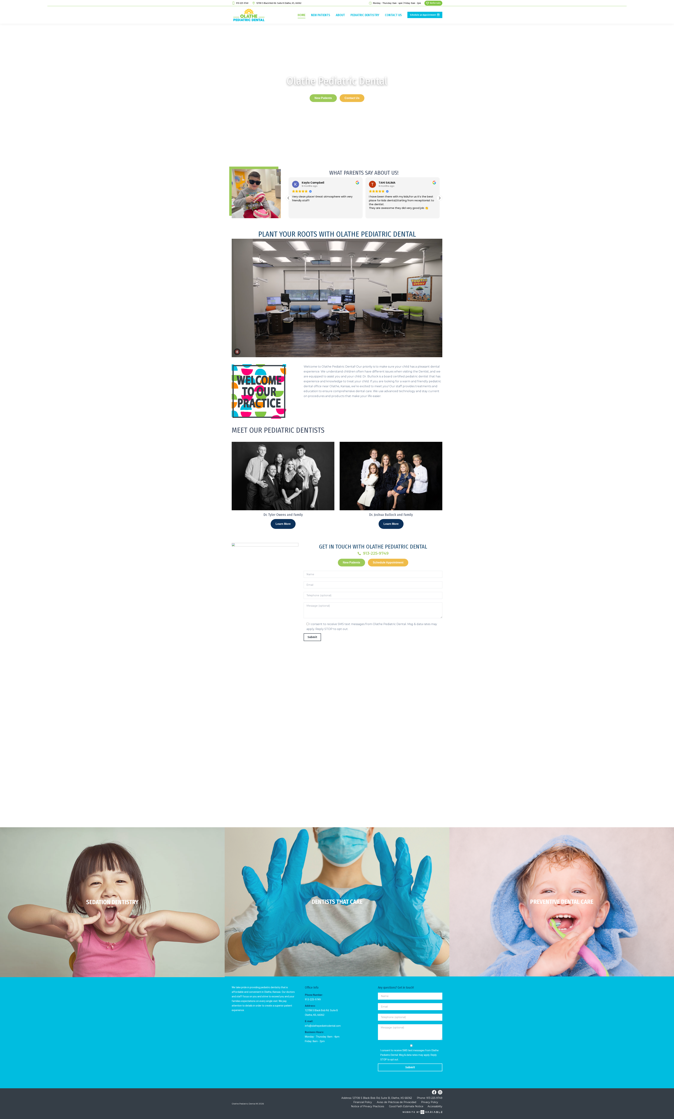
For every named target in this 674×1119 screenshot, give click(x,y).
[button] (439, 198)
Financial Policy (362, 1102)
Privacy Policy (429, 1102)
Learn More (283, 523)
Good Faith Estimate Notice (406, 1106)
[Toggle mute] (237, 351)
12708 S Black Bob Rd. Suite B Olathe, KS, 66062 (278, 3)
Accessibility (435, 1106)
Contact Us (352, 98)
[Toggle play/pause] (337, 298)
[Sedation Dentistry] (112, 902)
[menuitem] (302, 15)
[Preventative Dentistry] (561, 901)
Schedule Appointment (388, 562)
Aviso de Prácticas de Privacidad (396, 1102)
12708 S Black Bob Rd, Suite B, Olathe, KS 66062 (382, 1098)
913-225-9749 (242, 3)
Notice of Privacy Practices (367, 1106)
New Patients (323, 98)
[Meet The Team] (337, 901)
